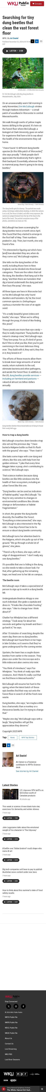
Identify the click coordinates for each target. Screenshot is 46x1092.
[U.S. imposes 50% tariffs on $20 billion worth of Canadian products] (10, 794)
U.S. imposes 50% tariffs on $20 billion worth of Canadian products (31, 793)
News (12, 738)
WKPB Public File (11, 1022)
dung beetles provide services (24, 375)
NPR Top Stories (28, 738)
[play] (3, 1089)
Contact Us (9, 1044)
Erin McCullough (26, 106)
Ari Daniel (14, 38)
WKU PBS (8, 1054)
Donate (38, 4)
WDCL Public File (11, 1028)
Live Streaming (11, 1049)
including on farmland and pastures (19, 378)
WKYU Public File (11, 1017)
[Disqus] (23, 957)
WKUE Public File (11, 1033)
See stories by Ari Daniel (27, 771)
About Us (8, 1038)
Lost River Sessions (12, 1060)
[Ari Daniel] (7, 759)
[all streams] (42, 1089)
